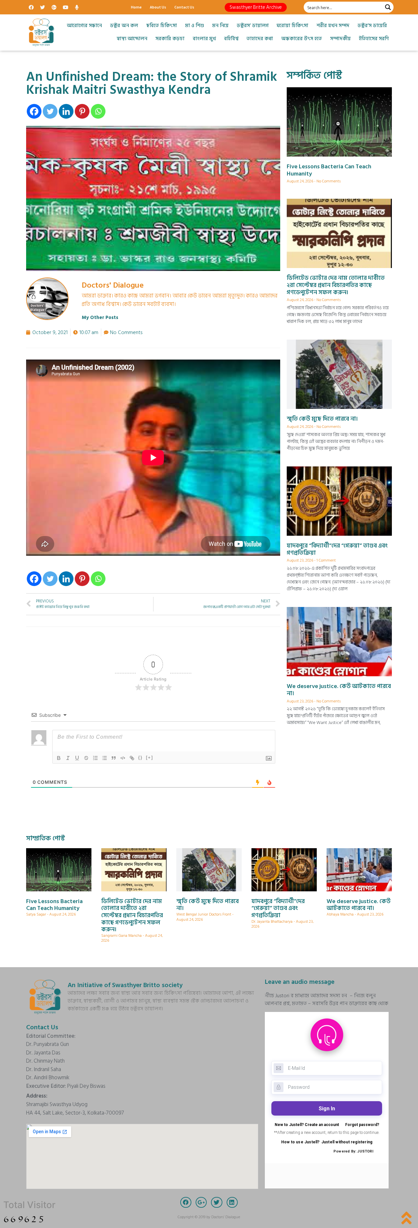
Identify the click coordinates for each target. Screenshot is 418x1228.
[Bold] (58, 758)
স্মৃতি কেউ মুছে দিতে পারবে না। (322, 419)
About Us (158, 7)
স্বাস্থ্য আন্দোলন (132, 39)
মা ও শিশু (194, 26)
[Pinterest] (82, 111)
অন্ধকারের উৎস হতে (301, 39)
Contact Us (184, 7)
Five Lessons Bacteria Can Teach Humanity (329, 170)
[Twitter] (42, 7)
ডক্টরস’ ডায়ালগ (252, 26)
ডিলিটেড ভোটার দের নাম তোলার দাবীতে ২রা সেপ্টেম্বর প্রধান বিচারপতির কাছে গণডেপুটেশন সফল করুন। (336, 285)
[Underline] (77, 758)
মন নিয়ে (220, 26)
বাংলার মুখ (204, 39)
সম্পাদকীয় (340, 39)
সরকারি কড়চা (170, 39)
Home (136, 7)
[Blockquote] (113, 758)
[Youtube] (65, 7)
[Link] (132, 758)
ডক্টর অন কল (124, 26)
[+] (149, 757)
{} (140, 757)
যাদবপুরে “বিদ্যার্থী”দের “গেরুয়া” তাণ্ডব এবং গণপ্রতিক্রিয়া (337, 549)
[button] (256, 7)
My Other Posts (100, 317)
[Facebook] (31, 7)
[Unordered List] (104, 758)
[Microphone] (77, 7)
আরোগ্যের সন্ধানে (84, 26)
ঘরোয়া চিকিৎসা (292, 26)
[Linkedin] (66, 111)
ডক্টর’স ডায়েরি (372, 26)
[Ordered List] (95, 758)
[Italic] (67, 758)
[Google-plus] (54, 7)
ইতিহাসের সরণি (374, 39)
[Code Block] (122, 758)
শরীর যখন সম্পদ (332, 26)
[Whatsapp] (98, 111)
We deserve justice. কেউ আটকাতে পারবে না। (339, 689)
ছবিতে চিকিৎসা (161, 26)
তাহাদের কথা (260, 39)
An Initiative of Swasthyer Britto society (125, 985)
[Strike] (86, 758)
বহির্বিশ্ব (231, 39)
